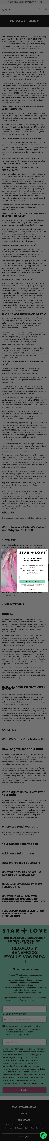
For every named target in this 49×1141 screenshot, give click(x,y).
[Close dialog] (46, 551)
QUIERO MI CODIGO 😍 (32, 581)
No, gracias (32, 589)
